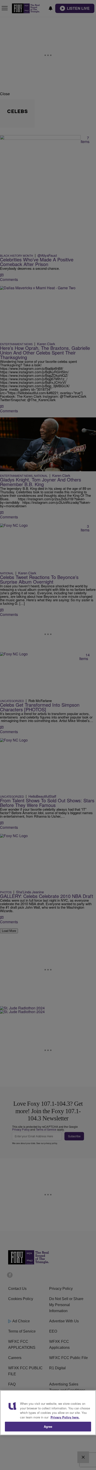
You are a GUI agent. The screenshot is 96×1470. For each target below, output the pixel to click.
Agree (48, 1426)
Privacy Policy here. (65, 1417)
